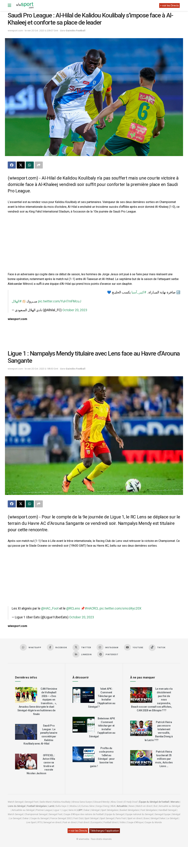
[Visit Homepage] (25, 5)
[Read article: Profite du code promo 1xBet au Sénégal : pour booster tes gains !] (84, 754)
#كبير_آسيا (138, 292)
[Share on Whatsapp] (30, 165)
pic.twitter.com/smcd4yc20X (120, 608)
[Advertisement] (94, 243)
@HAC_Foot (50, 608)
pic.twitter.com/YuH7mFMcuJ (59, 301)
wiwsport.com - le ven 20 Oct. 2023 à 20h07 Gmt (33, 30)
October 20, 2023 (74, 310)
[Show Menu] (9, 5)
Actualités (122, 806)
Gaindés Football (75, 30)
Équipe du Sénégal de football (154, 802)
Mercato (175, 802)
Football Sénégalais (37, 806)
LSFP (79, 810)
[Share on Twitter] (21, 165)
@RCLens (73, 608)
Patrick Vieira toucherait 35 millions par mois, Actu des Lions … (164, 758)
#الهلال (17, 301)
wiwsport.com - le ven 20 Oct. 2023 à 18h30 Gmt (33, 368)
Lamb (51, 806)
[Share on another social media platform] (39, 165)
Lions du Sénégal (16, 806)
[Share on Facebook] (12, 165)
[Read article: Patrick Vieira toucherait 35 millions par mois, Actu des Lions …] (141, 758)
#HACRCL (92, 608)
